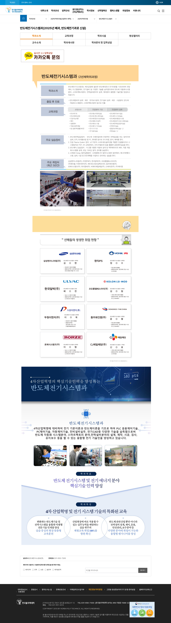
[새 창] (142, 610)
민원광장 (21, 592)
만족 (35, 570)
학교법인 (12, 2)
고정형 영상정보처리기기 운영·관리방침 (121, 589)
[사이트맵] (163, 11)
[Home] (23, 18)
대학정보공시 (22, 589)
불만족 (49, 570)
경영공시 (34, 589)
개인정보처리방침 (95, 589)
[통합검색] (159, 11)
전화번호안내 (61, 589)
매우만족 (28, 570)
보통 (42, 570)
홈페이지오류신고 (145, 589)
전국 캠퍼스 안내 (26, 2)
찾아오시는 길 (47, 589)
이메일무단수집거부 (77, 589)
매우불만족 (58, 570)
